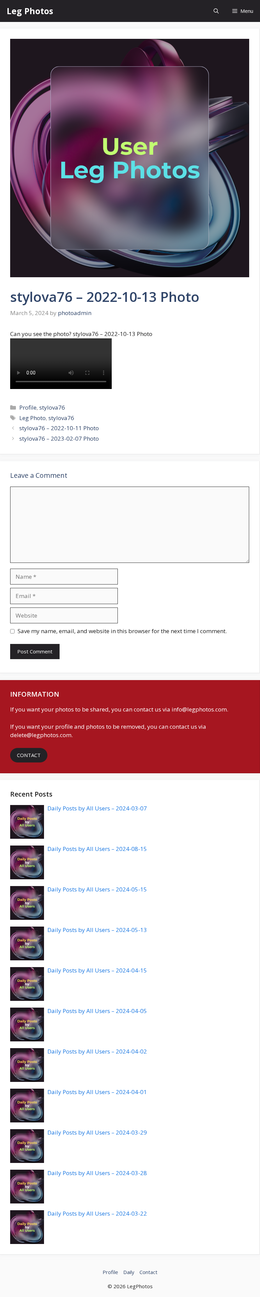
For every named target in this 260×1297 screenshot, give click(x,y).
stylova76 (52, 407)
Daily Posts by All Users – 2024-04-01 (97, 1092)
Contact (148, 1272)
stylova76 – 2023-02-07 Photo (59, 438)
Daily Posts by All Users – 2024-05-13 (97, 930)
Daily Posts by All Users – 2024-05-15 (97, 889)
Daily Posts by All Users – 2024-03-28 (97, 1173)
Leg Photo (32, 418)
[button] (216, 11)
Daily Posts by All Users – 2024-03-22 (97, 1213)
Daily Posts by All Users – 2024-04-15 (97, 970)
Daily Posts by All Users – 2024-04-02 (97, 1051)
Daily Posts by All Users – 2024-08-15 (97, 849)
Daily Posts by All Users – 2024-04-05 (97, 1011)
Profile (28, 407)
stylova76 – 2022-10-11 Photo (59, 428)
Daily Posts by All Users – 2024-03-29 (97, 1132)
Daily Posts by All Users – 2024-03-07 (97, 808)
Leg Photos (30, 11)
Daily (128, 1272)
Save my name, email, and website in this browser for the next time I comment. (122, 631)
